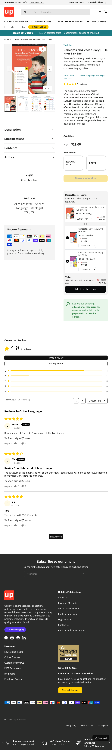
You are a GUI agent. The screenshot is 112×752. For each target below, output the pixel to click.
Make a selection (85, 178)
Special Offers (95, 2)
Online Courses (12, 657)
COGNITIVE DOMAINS (16, 21)
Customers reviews (14, 662)
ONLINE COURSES (96, 21)
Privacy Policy (71, 725)
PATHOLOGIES (43, 21)
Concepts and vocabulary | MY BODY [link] (90, 254)
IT (18, 27)
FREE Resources (12, 668)
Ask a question (56, 363)
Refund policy (103, 725)
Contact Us (64, 624)
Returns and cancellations (71, 630)
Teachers (15, 39)
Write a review (56, 357)
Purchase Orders (13, 679)
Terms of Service (86, 725)
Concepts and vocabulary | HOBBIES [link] (90, 230)
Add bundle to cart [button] (85, 289)
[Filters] (83, 400)
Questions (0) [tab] (24, 399)
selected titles (54, 32)
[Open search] (76, 400)
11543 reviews (37, 2)
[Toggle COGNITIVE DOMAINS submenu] (30, 21)
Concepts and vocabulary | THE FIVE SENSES (37, 39)
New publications (70, 690)
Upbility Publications (18, 720)
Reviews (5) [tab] (10, 399)
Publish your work (67, 614)
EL (12, 27)
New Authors (76, 2)
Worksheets (69, 45)
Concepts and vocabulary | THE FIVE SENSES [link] (90, 208)
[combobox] (55, 12)
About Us (63, 597)
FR (5, 27)
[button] (106, 12)
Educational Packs (13, 651)
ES (23, 27)
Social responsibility (68, 608)
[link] (70, 213)
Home (6, 39)
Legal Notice (64, 619)
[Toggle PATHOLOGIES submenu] (53, 21)
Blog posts (9, 673)
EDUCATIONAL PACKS (70, 21)
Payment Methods (67, 603)
